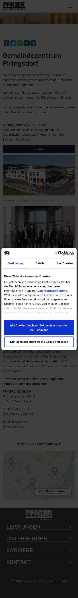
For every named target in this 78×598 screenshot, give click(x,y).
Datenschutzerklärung (52, 290)
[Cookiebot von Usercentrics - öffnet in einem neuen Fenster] (58, 253)
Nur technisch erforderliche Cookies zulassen (39, 341)
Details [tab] (40, 263)
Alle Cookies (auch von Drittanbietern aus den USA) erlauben (39, 327)
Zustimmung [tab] (15, 263)
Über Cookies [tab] (64, 263)
